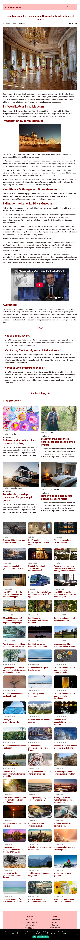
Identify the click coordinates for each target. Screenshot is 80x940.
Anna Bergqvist (16, 488)
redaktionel (73, 24)
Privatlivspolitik (43, 937)
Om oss (55, 922)
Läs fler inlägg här (40, 393)
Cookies (55, 925)
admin (13, 434)
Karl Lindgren (54, 489)
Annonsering (55, 919)
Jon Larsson (20, 24)
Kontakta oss (55, 928)
